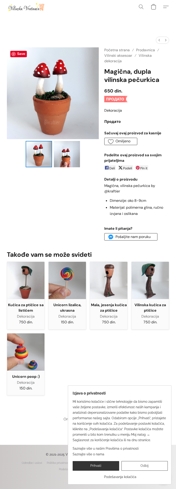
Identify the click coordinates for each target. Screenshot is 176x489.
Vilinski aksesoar (118, 55)
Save (21, 54)
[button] (26, 6)
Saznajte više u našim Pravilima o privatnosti (106, 448)
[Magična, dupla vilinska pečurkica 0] (39, 154)
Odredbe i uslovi (32, 463)
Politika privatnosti (58, 463)
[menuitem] (159, 40)
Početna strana (117, 50)
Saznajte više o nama (88, 454)
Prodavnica (145, 50)
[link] (120, 475)
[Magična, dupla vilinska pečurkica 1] (67, 154)
